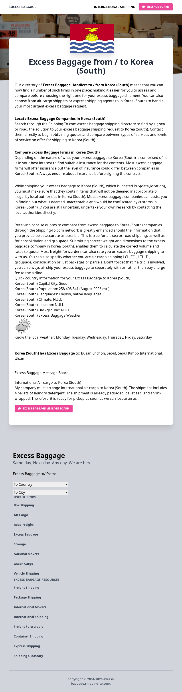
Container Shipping (28, 636)
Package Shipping (27, 597)
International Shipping (114, 7)
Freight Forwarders (28, 626)
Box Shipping (24, 505)
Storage (20, 544)
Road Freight (24, 524)
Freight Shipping (26, 587)
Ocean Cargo (23, 563)
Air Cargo (21, 515)
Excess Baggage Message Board (45, 408)
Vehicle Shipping (26, 573)
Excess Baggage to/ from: (34, 473)
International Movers (30, 607)
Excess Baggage (22, 7)
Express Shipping (27, 646)
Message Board (157, 7)
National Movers (26, 554)
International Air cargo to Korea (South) (48, 382)
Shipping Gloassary (28, 656)
